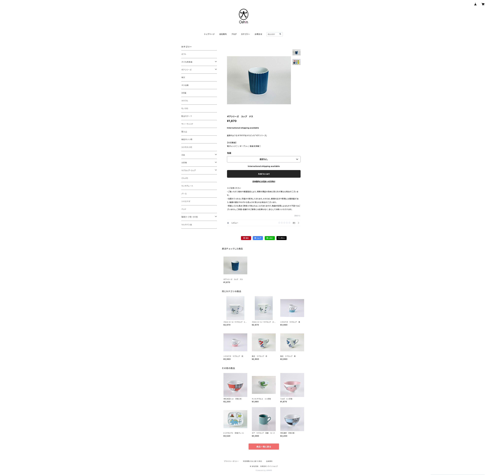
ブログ (234, 34)
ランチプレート (187, 186)
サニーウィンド (187, 124)
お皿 (183, 155)
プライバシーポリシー (231, 461)
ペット (183, 209)
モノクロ (184, 108)
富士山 (184, 132)
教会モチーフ (186, 116)
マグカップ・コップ (188, 170)
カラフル (184, 101)
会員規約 (269, 461)
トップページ (209, 34)
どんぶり (184, 178)
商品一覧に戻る (263, 446)
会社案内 (223, 34)
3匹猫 (183, 93)
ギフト (183, 54)
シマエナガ (185, 201)
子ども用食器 (186, 62)
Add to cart (264, 174)
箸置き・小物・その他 (189, 217)
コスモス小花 (186, 147)
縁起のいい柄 (186, 139)
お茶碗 (184, 163)
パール (184, 194)
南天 (183, 77)
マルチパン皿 (186, 225)
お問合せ (258, 34)
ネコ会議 (185, 85)
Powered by (261, 470)
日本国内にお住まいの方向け (263, 181)
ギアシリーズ (186, 70)
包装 (229, 153)
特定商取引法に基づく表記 (252, 461)
